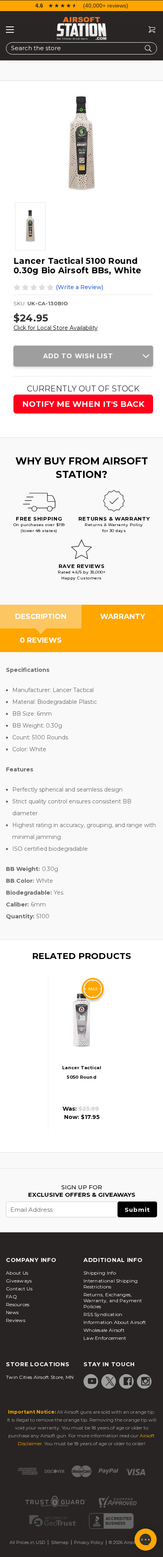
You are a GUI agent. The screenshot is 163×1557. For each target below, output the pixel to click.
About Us (17, 1273)
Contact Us (19, 1289)
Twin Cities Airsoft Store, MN (40, 1377)
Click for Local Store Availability (55, 327)
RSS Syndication (103, 1314)
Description (40, 616)
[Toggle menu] (10, 30)
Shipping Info (99, 1273)
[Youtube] (92, 1381)
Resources (18, 1304)
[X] (110, 1381)
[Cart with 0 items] (148, 30)
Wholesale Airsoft (104, 1330)
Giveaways (19, 1281)
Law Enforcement (105, 1338)
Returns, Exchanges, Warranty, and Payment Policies (112, 1300)
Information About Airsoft (114, 1322)
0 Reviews (41, 640)
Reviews (15, 1320)
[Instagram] (145, 1381)
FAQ (11, 1296)
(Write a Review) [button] (79, 287)
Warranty (122, 616)
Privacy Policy (88, 1542)
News (12, 1312)
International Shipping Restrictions (110, 1284)
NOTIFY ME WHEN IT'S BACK (83, 404)
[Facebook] (128, 1381)
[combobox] (81, 48)
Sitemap (59, 1542)
